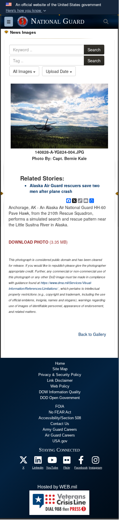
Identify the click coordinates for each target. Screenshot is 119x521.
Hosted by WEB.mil (57, 486)
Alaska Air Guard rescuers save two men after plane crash (65, 188)
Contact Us (59, 424)
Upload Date (58, 71)
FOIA (59, 406)
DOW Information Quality (60, 392)
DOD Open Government (60, 398)
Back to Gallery (92, 334)
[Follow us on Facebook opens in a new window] (81, 461)
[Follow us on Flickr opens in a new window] (66, 461)
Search (94, 49)
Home (60, 363)
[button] (26, 10)
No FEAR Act (60, 412)
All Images (23, 71)
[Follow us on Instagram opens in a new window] (95, 461)
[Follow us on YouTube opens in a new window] (52, 461)
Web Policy (59, 386)
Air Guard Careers (60, 435)
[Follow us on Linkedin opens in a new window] (38, 461)
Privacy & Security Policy (59, 375)
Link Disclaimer (60, 380)
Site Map (59, 369)
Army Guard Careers (60, 429)
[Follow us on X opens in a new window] (23, 461)
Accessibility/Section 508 (60, 418)
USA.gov (59, 441)
